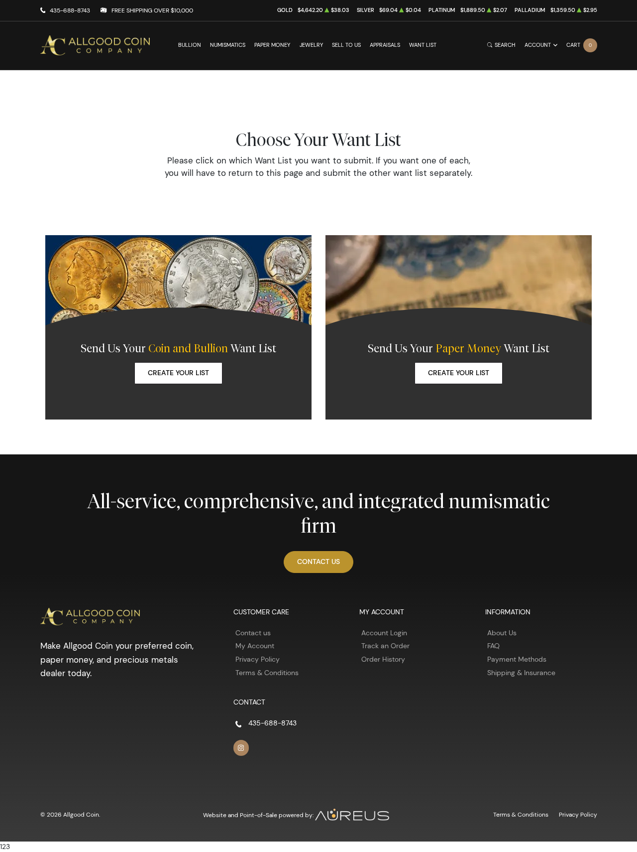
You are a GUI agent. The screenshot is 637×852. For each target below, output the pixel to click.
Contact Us (318, 561)
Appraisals (385, 45)
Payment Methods (516, 659)
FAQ (493, 645)
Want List (422, 45)
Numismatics (227, 45)
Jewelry (311, 45)
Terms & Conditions (267, 672)
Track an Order (385, 645)
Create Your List (178, 372)
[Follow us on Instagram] (241, 748)
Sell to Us (346, 45)
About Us (502, 632)
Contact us (253, 632)
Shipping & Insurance (521, 672)
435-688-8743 (70, 10)
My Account (254, 645)
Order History (383, 659)
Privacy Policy (257, 659)
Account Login (384, 632)
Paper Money (272, 45)
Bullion (189, 45)
